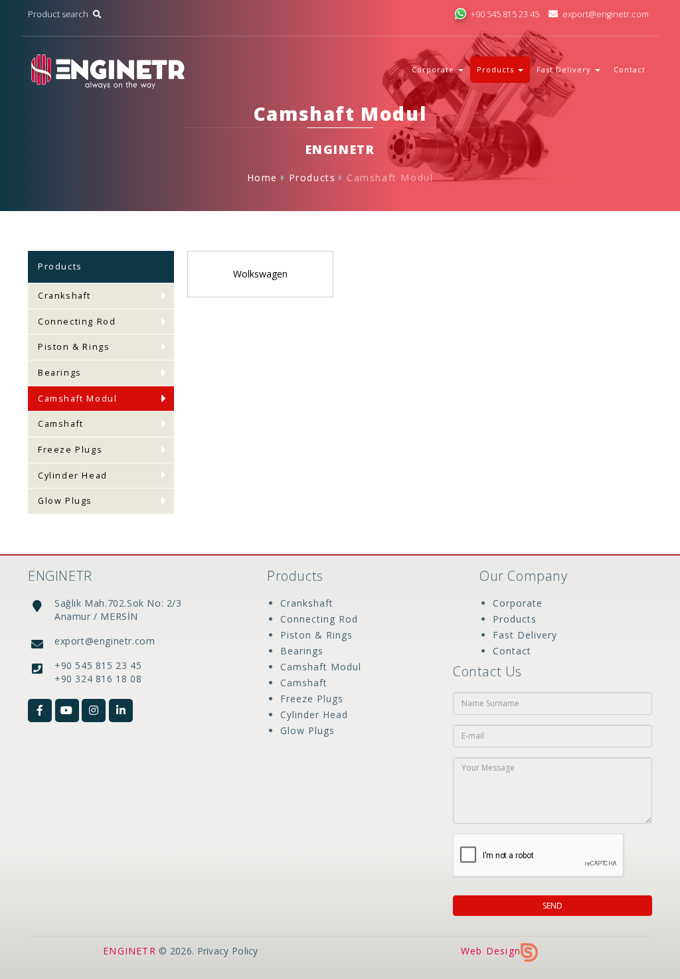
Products (312, 177)
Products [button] (497, 69)
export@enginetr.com (605, 14)
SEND (552, 905)
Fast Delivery (525, 635)
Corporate (518, 603)
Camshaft (61, 423)
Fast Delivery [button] (565, 69)
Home (262, 177)
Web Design (491, 950)
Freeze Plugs (70, 449)
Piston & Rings (74, 346)
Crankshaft (64, 295)
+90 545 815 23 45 (505, 14)
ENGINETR (129, 950)
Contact (629, 69)
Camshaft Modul (390, 177)
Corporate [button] (434, 69)
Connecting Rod (77, 321)
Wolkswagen (260, 273)
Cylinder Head (73, 475)
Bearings (60, 372)
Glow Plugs (65, 500)
